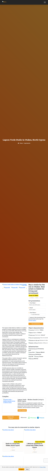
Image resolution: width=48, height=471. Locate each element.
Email (31, 307)
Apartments (27, 143)
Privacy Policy (43, 467)
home (21, 143)
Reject (27, 469)
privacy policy (32, 320)
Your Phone (33, 312)
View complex (22, 410)
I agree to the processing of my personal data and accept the (36, 319)
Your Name (33, 303)
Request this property (11, 417)
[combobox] (31, 314)
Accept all (21, 469)
